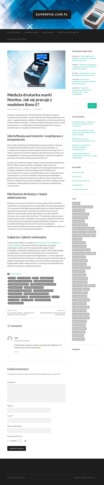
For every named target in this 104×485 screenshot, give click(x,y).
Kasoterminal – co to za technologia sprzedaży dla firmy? (84, 74)
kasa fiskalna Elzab (79, 243)
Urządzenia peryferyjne (16, 39)
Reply (16, 352)
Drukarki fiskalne (31, 32)
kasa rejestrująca (78, 253)
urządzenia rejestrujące (80, 307)
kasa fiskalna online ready (81, 250)
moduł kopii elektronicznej (40, 297)
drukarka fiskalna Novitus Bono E (43, 284)
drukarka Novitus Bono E (34, 287)
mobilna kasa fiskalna (79, 282)
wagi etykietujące (78, 332)
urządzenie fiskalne (79, 311)
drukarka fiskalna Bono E (44, 281)
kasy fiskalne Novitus (80, 260)
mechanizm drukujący (80, 278)
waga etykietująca (79, 325)
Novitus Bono (14, 300)
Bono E (35, 278)
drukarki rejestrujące (80, 225)
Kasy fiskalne (48, 32)
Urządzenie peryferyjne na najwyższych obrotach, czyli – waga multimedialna (81, 91)
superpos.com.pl (52, 14)
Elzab (75, 232)
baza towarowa (24, 278)
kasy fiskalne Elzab (79, 257)
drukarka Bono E (47, 278)
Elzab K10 (82, 232)
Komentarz (11, 382)
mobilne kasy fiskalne (80, 285)
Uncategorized (77, 185)
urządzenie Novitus (16, 303)
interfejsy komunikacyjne (18, 297)
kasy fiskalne (91, 253)
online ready (77, 289)
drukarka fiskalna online (80, 214)
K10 (93, 235)
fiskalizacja (91, 232)
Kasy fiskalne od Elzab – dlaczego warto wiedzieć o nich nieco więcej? (20, 312)
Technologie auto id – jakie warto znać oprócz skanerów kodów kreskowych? (84, 58)
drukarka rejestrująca (80, 217)
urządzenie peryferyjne (80, 314)
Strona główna (13, 32)
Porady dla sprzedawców (68, 32)
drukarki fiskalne (78, 221)
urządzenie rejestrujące (80, 318)
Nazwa (10, 406)
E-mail (10, 416)
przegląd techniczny (79, 296)
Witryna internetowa (14, 426)
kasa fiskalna (77, 239)
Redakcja (27, 109)
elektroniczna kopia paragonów (36, 293)
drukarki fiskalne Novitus (43, 290)
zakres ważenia (78, 336)
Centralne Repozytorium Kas (82, 207)
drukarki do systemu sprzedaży (20, 290)
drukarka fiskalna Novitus (18, 284)
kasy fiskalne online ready (81, 268)
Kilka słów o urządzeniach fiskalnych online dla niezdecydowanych (84, 81)
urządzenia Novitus (43, 300)
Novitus (56, 297)
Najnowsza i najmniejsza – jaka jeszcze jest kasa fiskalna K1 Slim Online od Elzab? (84, 67)
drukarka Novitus (15, 287)
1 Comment (37, 109)
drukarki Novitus (15, 293)
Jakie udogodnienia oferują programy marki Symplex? (52, 312)
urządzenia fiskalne (79, 303)
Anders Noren (86, 478)
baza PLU (12, 278)
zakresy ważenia (78, 339)
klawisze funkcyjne (79, 275)
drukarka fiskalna (78, 210)
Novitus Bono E (27, 300)
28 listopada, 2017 (14, 109)
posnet (86, 289)
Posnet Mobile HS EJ (80, 293)
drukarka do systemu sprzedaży (20, 281)
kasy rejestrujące (78, 271)
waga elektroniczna (79, 321)
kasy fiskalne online (79, 264)
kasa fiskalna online (79, 246)
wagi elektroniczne (79, 328)
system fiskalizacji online (81, 300)
